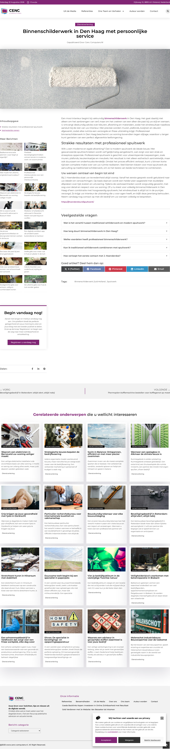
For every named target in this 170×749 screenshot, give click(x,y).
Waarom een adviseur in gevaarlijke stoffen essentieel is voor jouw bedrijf (105, 639)
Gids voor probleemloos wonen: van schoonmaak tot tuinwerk (10, 269)
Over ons (113, 701)
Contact (154, 11)
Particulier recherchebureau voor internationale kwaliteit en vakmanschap (62, 516)
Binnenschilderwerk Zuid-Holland (90, 281)
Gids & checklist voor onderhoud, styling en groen (33, 269)
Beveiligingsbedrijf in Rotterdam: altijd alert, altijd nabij (149, 515)
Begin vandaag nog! (23, 312)
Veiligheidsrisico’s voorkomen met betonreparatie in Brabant (150, 576)
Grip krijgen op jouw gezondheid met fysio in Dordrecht (19, 515)
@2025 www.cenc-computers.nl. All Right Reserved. (23, 745)
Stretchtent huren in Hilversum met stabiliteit (18, 576)
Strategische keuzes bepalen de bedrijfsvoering (61, 453)
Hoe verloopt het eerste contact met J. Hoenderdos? (115, 256)
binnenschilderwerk (116, 118)
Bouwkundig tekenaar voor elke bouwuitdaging (105, 515)
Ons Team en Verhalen (109, 11)
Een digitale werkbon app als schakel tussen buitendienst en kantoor (34, 233)
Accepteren (106, 740)
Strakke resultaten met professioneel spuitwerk (22, 127)
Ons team (125, 701)
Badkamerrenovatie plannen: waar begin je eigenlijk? (9, 154)
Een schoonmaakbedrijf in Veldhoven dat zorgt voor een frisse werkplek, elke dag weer (18, 639)
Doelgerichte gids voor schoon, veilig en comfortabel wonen (9, 287)
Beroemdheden (83, 701)
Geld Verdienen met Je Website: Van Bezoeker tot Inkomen (88, 709)
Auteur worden (137, 11)
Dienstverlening (85, 24)
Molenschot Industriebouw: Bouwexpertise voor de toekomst (149, 638)
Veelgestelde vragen (10, 130)
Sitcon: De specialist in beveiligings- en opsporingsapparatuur (56, 639)
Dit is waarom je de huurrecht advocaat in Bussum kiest (9, 213)
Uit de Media (69, 11)
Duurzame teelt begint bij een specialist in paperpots (61, 576)
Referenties (87, 11)
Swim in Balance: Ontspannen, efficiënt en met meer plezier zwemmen (104, 454)
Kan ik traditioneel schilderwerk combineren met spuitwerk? (115, 247)
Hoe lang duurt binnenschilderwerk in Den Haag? (115, 231)
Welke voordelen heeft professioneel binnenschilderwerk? (115, 239)
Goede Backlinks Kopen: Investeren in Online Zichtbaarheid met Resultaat (95, 705)
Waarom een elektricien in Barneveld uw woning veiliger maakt (10, 195)
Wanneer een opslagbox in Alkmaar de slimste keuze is (146, 453)
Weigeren (129, 740)
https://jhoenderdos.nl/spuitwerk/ (77, 202)
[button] (162, 718)
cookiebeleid (112, 732)
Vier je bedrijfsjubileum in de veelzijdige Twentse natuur (104, 576)
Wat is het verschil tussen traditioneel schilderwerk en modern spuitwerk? (115, 223)
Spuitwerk (111, 281)
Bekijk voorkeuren (152, 740)
